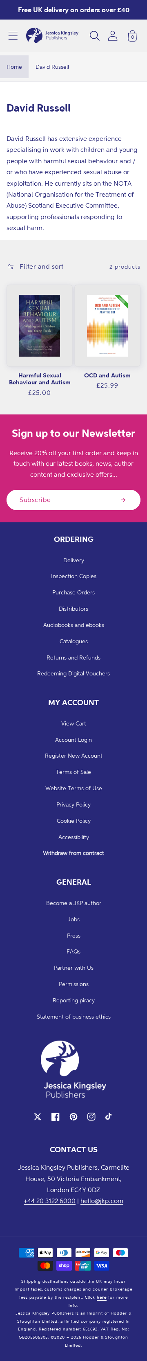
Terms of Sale (73, 771)
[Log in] (113, 36)
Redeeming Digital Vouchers (73, 673)
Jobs (74, 919)
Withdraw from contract (73, 852)
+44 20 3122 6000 (50, 1200)
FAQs (73, 951)
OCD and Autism (107, 375)
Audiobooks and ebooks (73, 624)
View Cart (73, 723)
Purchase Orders (73, 592)
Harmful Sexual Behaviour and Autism (40, 379)
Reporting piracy (74, 1000)
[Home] (52, 36)
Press (73, 935)
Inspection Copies (73, 575)
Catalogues (74, 641)
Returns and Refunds (73, 657)
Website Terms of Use (73, 788)
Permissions (74, 983)
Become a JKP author (73, 902)
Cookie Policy (74, 820)
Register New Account (73, 755)
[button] (13, 35)
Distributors (73, 608)
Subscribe (35, 499)
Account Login (73, 739)
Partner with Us (74, 967)
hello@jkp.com (101, 1200)
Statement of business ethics (74, 1016)
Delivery (73, 560)
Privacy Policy (73, 804)
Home (14, 66)
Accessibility (73, 836)
